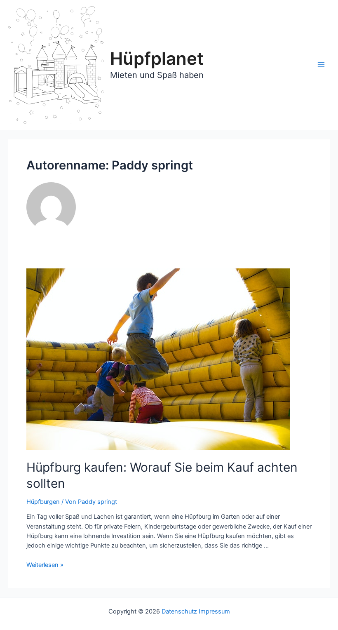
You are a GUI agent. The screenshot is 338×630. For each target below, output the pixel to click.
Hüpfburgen (43, 501)
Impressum (214, 611)
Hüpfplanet (157, 58)
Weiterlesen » (44, 565)
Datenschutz (179, 611)
